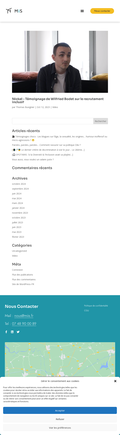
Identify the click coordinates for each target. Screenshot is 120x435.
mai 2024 (16, 198)
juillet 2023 (17, 222)
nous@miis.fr (23, 315)
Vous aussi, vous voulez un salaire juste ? (33, 159)
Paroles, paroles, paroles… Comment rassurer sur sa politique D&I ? (46, 144)
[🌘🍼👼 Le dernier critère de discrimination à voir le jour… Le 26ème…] (48, 149)
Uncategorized (19, 250)
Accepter (60, 410)
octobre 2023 (19, 217)
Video (55, 107)
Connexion (17, 269)
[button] (115, 381)
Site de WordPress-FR (23, 284)
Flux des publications (22, 274)
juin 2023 (16, 227)
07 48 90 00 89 (24, 323)
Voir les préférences (60, 427)
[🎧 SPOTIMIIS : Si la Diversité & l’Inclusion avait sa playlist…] (43, 154)
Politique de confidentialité (96, 305)
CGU (86, 310)
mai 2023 (16, 231)
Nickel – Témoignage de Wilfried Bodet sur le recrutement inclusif (58, 100)
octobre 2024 (19, 183)
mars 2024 (17, 203)
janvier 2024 (18, 207)
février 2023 (18, 236)
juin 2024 (16, 193)
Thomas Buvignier (25, 107)
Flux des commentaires (24, 279)
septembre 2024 (20, 188)
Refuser (60, 419)
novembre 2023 (20, 212)
